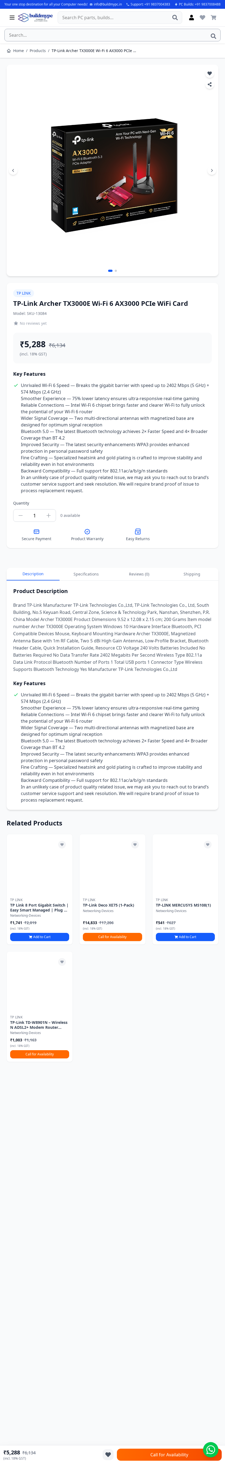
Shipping (192, 574)
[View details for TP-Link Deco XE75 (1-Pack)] (112, 864)
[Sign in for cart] (213, 17)
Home (18, 50)
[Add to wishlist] (62, 844)
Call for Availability (112, 937)
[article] (40, 889)
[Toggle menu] (12, 17)
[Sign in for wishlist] (202, 17)
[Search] (175, 17)
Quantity (21, 503)
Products (38, 50)
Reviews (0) (139, 574)
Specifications (86, 574)
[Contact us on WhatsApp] (210, 1449)
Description (33, 573)
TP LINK (23, 293)
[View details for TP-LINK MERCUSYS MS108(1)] (185, 864)
